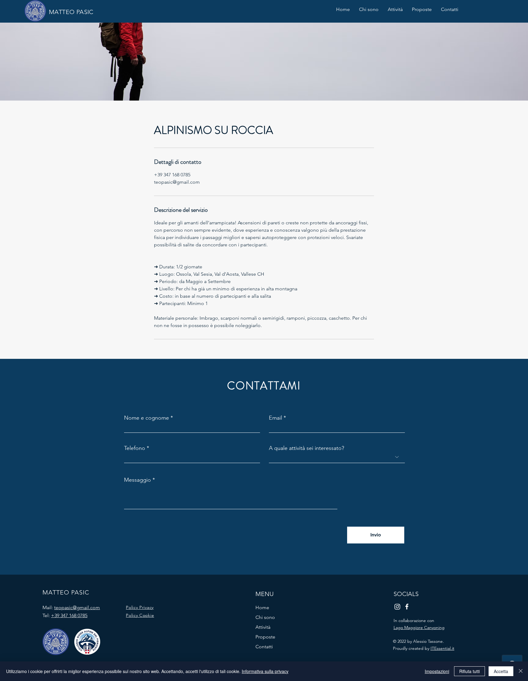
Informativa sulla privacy (265, 671)
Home (262, 607)
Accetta (501, 671)
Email (275, 418)
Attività (262, 627)
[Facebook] (407, 606)
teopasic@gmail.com (77, 607)
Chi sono (265, 617)
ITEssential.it (442, 648)
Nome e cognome (146, 418)
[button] (395, 9)
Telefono (134, 448)
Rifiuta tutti (469, 671)
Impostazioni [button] (437, 671)
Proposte (265, 637)
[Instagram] (397, 606)
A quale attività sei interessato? (306, 448)
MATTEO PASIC (71, 12)
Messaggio (137, 480)
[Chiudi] (520, 671)
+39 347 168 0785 (69, 615)
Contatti (264, 647)
